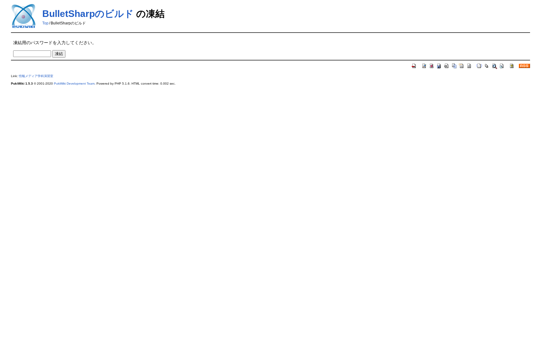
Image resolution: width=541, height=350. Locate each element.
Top (45, 23)
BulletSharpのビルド (88, 13)
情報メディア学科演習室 (36, 76)
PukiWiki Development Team (74, 83)
